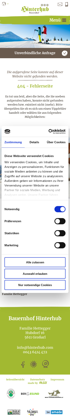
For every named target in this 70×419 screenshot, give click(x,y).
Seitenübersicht (15, 379)
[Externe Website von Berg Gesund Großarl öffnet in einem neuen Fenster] (30, 393)
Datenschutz (37, 379)
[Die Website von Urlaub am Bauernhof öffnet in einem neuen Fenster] (14, 412)
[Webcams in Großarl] (45, 366)
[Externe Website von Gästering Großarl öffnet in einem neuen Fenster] (54, 394)
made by (33, 383)
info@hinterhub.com (35, 347)
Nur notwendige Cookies (35, 285)
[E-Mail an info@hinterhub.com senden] (60, 4)
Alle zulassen (35, 262)
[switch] (60, 221)
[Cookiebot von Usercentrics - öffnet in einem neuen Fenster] (49, 131)
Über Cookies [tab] (56, 142)
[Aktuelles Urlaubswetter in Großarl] (33, 366)
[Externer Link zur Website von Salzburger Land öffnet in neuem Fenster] (32, 412)
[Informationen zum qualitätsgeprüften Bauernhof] (11, 393)
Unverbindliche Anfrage (35, 53)
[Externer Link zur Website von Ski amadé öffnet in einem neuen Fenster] (53, 412)
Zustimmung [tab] (13, 142)
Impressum (57, 379)
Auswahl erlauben (35, 273)
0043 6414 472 (35, 352)
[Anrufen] (66, 4)
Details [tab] (34, 142)
